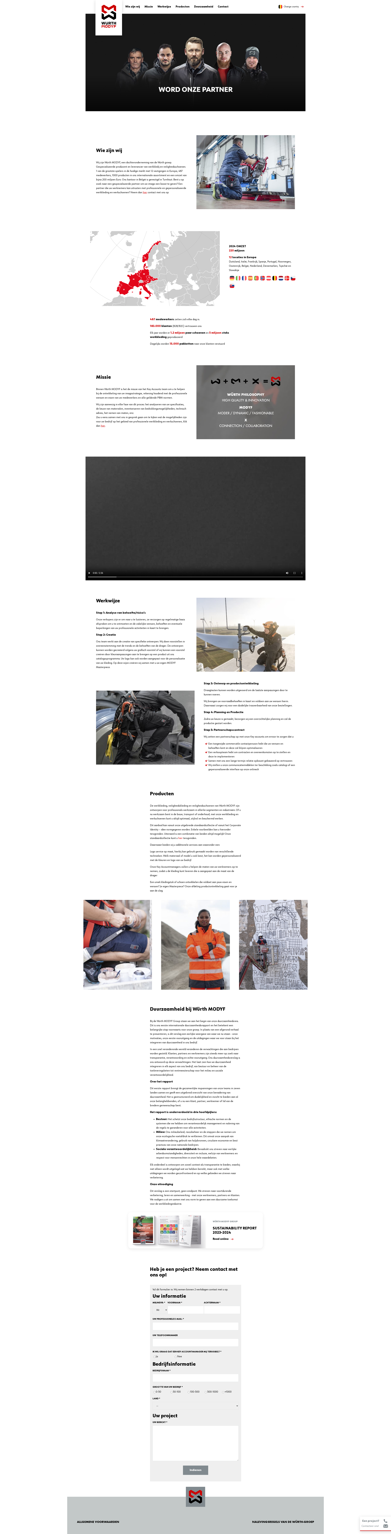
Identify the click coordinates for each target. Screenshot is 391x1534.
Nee (179, 1356)
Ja (157, 1356)
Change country (291, 6)
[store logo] (108, 17)
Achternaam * (212, 1303)
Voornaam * (175, 1303)
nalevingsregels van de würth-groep (283, 1522)
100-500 (194, 1391)
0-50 (158, 1391)
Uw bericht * (160, 1422)
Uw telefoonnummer (165, 1335)
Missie (148, 6)
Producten (183, 6)
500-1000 (212, 1391)
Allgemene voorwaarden (98, 1522)
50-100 (177, 1391)
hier (145, 192)
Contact (223, 6)
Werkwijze (164, 6)
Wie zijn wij (132, 6)
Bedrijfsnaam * (162, 1371)
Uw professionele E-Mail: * (168, 1319)
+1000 (228, 1391)
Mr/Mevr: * (159, 1303)
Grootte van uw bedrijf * (168, 1387)
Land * (156, 1399)
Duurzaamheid (203, 6)
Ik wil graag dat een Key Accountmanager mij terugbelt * (187, 1352)
